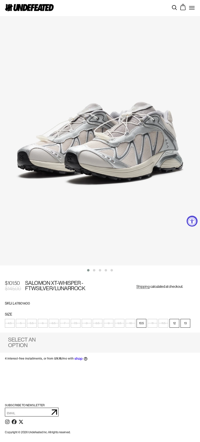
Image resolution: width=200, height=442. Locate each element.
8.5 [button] (98, 323)
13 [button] (185, 323)
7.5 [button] (75, 323)
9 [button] (109, 323)
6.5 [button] (54, 323)
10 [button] (130, 323)
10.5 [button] (141, 323)
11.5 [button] (163, 323)
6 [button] (43, 323)
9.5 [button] (119, 323)
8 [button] (87, 323)
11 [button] (152, 323)
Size (9, 314)
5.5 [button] (32, 323)
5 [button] (21, 323)
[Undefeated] (29, 7)
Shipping (143, 287)
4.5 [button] (10, 323)
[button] (88, 270)
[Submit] (54, 412)
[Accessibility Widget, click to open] (192, 221)
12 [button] (174, 323)
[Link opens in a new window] (7, 422)
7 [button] (64, 323)
